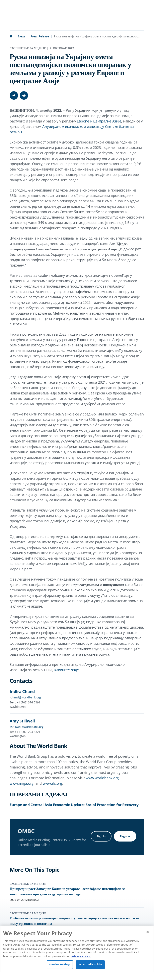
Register (125, 836)
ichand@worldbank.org (25, 697)
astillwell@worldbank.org (27, 727)
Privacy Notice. (81, 956)
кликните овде (66, 669)
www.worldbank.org (102, 777)
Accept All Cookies (90, 964)
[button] (24, 95)
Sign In (101, 836)
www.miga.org (21, 783)
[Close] (147, 932)
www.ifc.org (52, 783)
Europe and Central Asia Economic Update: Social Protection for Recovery (74, 804)
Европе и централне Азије (99, 121)
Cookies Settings (60, 964)
